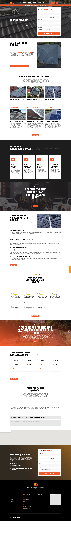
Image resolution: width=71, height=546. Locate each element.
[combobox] (49, 25)
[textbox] (49, 25)
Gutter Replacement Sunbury (35, 122)
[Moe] (41, 364)
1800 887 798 (54, 3)
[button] (35, 206)
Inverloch (42, 368)
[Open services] (26, 2)
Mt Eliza (29, 364)
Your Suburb (40, 19)
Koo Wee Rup (29, 368)
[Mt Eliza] (27, 364)
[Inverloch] (40, 368)
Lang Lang (56, 364)
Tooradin (16, 364)
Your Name (39, 12)
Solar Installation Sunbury (52, 122)
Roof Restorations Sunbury (34, 99)
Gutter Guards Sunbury (16, 122)
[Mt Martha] (53, 360)
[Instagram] (19, 517)
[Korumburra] (13, 368)
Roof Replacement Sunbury (17, 99)
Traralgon (42, 360)
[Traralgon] (40, 360)
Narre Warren (56, 373)
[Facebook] (13, 517)
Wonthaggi (16, 360)
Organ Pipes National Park (28, 52)
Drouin (56, 368)
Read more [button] (16, 299)
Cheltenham (43, 373)
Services (40, 463)
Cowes (29, 373)
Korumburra (16, 368)
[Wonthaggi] (13, 360)
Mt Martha (56, 360)
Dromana (16, 373)
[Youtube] (17, 517)
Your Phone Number (41, 15)
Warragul (29, 360)
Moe (42, 364)
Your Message (40, 27)
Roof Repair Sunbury (50, 99)
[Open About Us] (31, 2)
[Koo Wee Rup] (26, 368)
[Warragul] (27, 360)
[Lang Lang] (53, 364)
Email (50, 15)
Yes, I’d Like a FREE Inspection (49, 33)
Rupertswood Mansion (19, 52)
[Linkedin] (15, 517)
